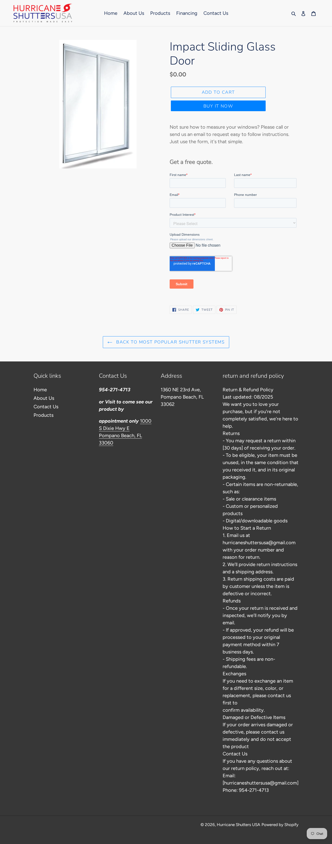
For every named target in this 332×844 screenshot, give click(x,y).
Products (43, 415)
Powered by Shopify (280, 824)
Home (40, 390)
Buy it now (218, 106)
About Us (44, 398)
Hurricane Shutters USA (238, 824)
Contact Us (46, 406)
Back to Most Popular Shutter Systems (170, 342)
